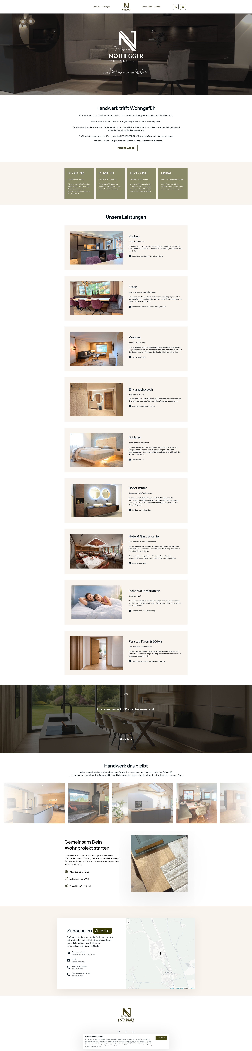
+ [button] (128, 920)
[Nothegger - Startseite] (126, 7)
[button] (160, 953)
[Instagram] (119, 1032)
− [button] (128, 923)
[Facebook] (126, 1032)
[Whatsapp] (133, 1032)
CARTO (192, 988)
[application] (160, 953)
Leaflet (172, 988)
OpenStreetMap (179, 988)
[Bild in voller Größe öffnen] (53, 803)
